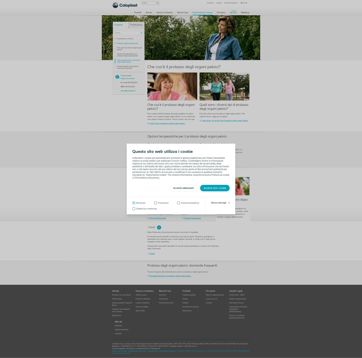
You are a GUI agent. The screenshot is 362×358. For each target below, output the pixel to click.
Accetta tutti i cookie (215, 188)
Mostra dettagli (218, 203)
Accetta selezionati (183, 188)
